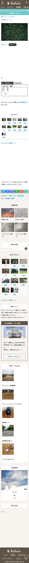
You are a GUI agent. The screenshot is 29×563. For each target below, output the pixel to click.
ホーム (3, 7)
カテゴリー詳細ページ (9, 143)
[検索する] (26, 248)
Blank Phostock (10, 310)
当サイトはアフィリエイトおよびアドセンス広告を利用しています (14, 12)
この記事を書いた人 (7, 83)
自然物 (22, 196)
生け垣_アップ (4, 44)
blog (26, 558)
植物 (8, 198)
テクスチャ (12, 17)
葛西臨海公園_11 (7, 441)
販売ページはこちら (14, 356)
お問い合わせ (21, 555)
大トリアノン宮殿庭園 (8, 385)
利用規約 (18, 7)
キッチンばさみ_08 (7, 459)
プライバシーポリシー (7, 558)
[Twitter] (5, 94)
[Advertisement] (14, 61)
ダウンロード (13, 44)
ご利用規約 (21, 102)
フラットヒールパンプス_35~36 (11, 404)
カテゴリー (10, 7)
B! (12, 191)
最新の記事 (18, 83)
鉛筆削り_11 (6, 422)
